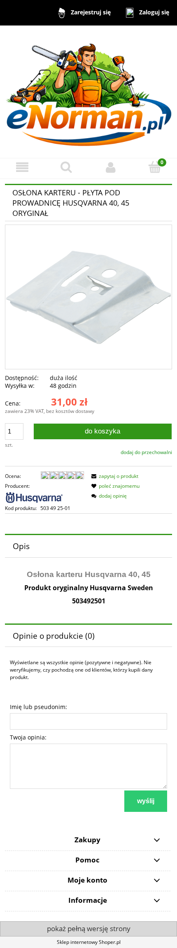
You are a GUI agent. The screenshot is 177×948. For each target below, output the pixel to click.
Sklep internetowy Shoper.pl (89, 942)
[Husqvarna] (34, 496)
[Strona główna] (88, 91)
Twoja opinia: (28, 737)
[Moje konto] (110, 167)
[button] (22, 167)
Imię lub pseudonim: (38, 707)
